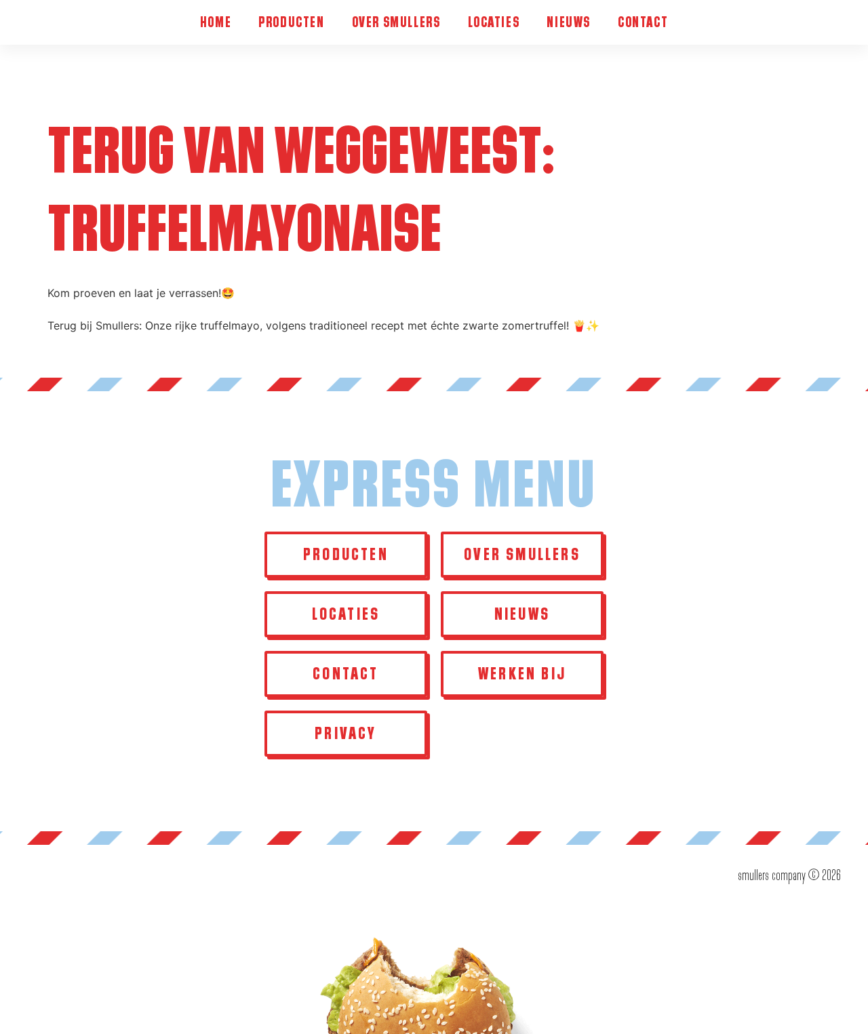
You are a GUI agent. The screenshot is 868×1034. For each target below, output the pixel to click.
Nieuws (569, 22)
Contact (643, 22)
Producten (291, 22)
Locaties (494, 22)
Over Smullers (396, 22)
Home (215, 22)
